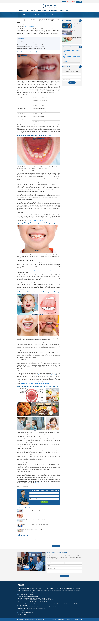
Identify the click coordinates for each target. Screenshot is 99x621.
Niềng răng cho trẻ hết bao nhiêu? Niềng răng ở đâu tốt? (35, 524)
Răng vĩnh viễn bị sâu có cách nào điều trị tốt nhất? (34, 519)
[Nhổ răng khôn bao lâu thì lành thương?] (67, 40)
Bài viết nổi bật (67, 20)
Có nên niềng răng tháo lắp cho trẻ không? (32, 529)
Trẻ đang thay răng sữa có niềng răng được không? (34, 514)
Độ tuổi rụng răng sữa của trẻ (24, 41)
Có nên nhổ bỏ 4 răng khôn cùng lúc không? (76, 32)
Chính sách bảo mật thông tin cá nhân (74, 619)
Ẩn (24, 38)
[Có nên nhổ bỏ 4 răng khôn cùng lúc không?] (67, 33)
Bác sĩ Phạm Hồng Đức (30, 26)
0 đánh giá (25, 486)
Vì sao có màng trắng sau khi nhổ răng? (31, 510)
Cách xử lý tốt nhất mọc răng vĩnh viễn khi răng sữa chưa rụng (31, 46)
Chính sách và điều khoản (58, 619)
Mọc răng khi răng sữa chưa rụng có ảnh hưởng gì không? (30, 44)
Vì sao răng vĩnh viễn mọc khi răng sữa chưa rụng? (28, 42)
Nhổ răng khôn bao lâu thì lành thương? (76, 38)
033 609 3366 (70, 1)
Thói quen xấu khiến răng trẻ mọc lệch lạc (36, 220)
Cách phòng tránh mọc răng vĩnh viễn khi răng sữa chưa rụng (31, 48)
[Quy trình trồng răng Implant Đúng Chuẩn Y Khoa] (67, 26)
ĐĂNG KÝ (37, 482)
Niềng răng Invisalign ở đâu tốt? (70, 54)
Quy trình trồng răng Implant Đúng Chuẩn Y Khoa (76, 25)
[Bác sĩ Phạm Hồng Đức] (49, 6)
